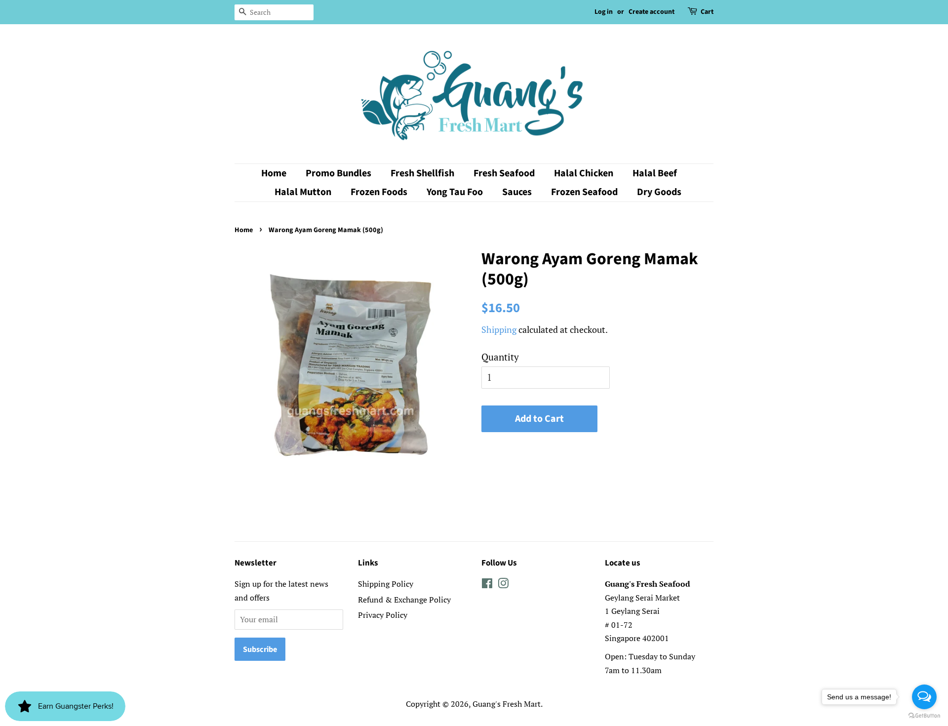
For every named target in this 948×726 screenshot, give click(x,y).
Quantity (500, 357)
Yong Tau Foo (455, 192)
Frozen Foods (379, 192)
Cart (707, 12)
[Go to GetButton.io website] (924, 716)
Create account (651, 12)
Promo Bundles (338, 173)
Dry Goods (659, 192)
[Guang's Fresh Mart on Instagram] (503, 584)
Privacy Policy (382, 614)
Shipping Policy (385, 583)
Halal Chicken (583, 173)
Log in (603, 12)
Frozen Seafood (584, 192)
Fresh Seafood (504, 173)
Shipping (498, 329)
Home (273, 173)
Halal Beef (654, 173)
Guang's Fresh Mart (507, 703)
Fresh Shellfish (422, 173)
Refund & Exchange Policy (404, 599)
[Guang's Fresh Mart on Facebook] (487, 584)
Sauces (517, 192)
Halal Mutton (303, 192)
